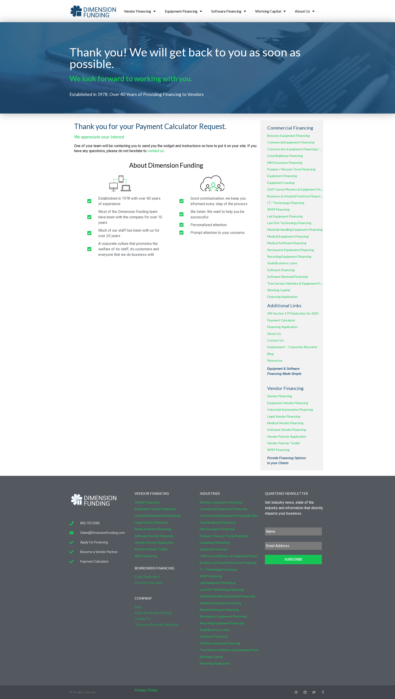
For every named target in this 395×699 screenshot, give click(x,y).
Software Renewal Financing (287, 276)
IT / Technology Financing (285, 203)
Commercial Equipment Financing (290, 142)
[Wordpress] (296, 692)
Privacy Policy (146, 690)
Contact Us (275, 340)
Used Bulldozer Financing (285, 156)
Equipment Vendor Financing (287, 403)
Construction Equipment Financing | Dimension (295, 149)
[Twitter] (314, 692)
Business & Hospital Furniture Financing (295, 196)
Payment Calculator (281, 320)
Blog (270, 354)
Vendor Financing (137, 11)
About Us (302, 11)
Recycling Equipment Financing (289, 256)
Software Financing (226, 11)
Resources (275, 360)
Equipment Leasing (280, 183)
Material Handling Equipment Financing (295, 229)
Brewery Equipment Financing (288, 136)
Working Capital (268, 11)
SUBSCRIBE (293, 559)
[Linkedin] (305, 692)
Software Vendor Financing (286, 430)
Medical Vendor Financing (285, 423)
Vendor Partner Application (286, 436)
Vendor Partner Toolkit (283, 443)
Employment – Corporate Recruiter (292, 347)
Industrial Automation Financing (290, 409)
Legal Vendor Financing (283, 416)
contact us (155, 151)
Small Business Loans (282, 263)
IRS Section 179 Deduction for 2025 (293, 313)
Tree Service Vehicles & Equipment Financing (295, 283)
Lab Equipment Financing (285, 216)
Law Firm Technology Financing (289, 223)
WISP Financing (278, 209)
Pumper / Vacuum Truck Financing (291, 169)
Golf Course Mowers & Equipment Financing (295, 189)
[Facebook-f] (323, 692)
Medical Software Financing (286, 243)
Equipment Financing (181, 11)
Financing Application (282, 297)
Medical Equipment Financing (288, 236)
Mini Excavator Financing (284, 162)
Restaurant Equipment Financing (290, 250)
